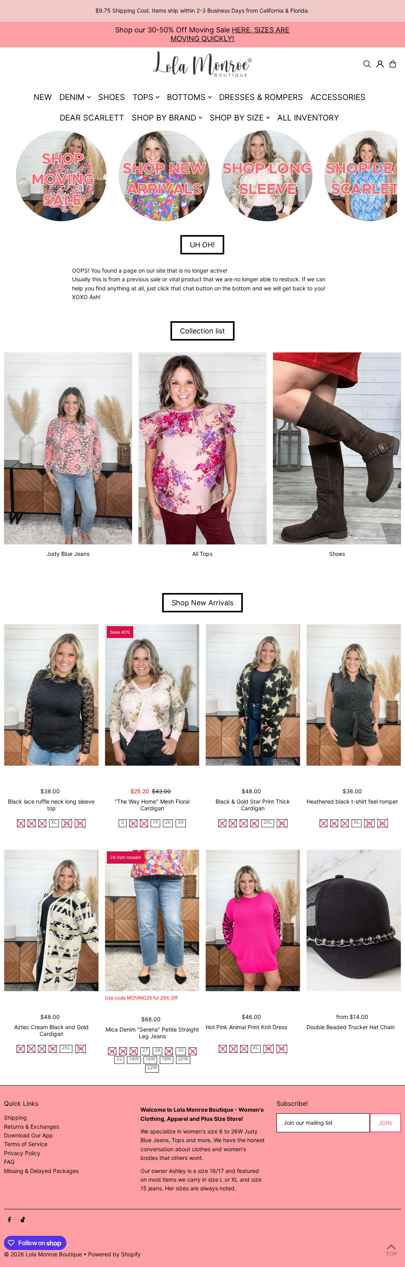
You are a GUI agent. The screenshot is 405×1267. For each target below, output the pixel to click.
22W (152, 1067)
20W (183, 1059)
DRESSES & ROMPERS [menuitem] (261, 97)
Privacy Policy (22, 1153)
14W (134, 1059)
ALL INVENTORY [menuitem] (308, 117)
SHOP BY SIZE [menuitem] (237, 117)
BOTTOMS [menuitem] (186, 97)
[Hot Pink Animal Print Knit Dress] (253, 920)
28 (157, 1050)
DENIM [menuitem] (72, 97)
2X (168, 822)
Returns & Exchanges (31, 1126)
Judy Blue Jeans (68, 553)
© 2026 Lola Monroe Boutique (43, 1254)
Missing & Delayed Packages (41, 1170)
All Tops (202, 553)
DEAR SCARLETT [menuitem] (92, 117)
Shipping (15, 1117)
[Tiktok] (23, 1220)
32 (119, 1059)
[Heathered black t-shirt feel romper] (354, 695)
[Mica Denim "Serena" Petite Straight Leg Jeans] (152, 920)
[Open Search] (367, 64)
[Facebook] (9, 1220)
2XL (267, 822)
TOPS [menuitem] (142, 97)
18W (166, 1059)
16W (150, 1059)
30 (181, 1050)
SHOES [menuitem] (111, 97)
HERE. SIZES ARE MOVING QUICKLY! (230, 34)
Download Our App (28, 1135)
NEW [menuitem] (43, 97)
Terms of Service (25, 1144)
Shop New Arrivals (202, 603)
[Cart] (393, 64)
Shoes (337, 553)
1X (155, 822)
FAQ (9, 1161)
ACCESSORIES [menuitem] (337, 97)
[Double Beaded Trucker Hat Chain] (354, 920)
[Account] (380, 64)
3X (181, 822)
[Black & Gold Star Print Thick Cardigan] (253, 695)
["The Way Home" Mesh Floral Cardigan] (152, 695)
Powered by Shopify (114, 1254)
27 (145, 1050)
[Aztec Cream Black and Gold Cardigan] (51, 920)
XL (54, 822)
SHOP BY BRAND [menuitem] (164, 117)
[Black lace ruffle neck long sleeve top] (51, 695)
